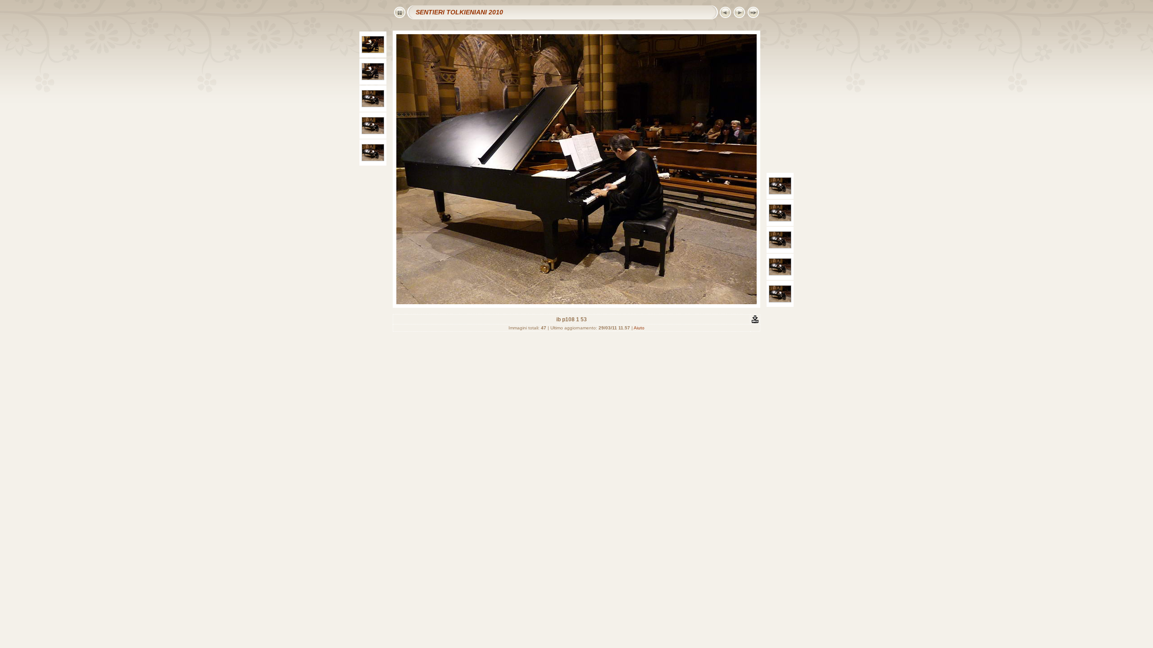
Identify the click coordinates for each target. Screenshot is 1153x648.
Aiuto (639, 327)
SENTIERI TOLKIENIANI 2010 (459, 12)
